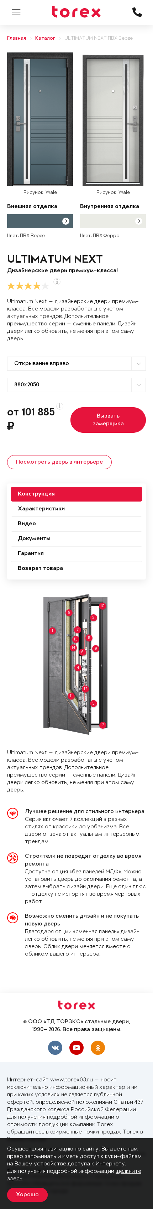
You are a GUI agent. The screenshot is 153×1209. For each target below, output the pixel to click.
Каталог (45, 38)
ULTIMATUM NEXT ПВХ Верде (98, 38)
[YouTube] (76, 1048)
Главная (16, 38)
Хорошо (27, 1195)
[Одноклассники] (98, 1048)
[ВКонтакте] (55, 1048)
